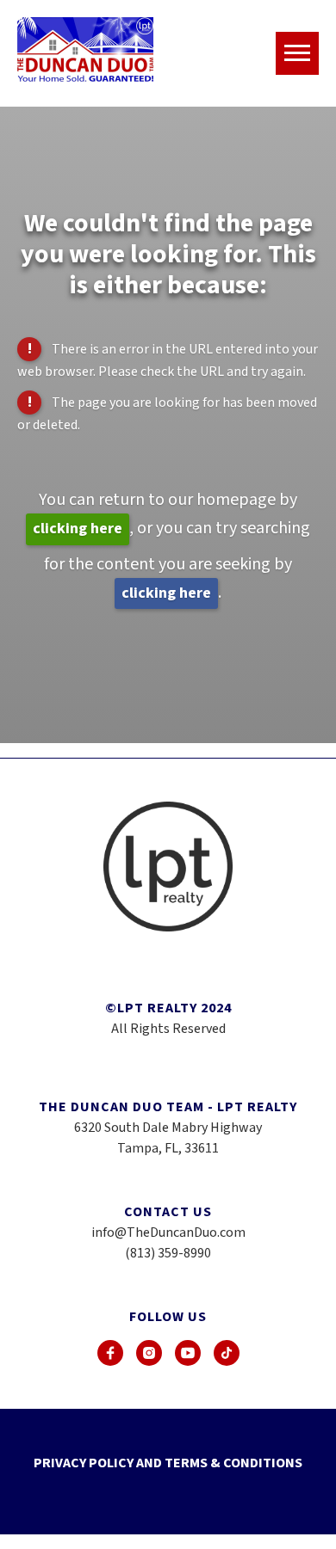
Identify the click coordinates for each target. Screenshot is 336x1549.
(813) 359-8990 (168, 1253)
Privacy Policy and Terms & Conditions (168, 1463)
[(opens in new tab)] (110, 1353)
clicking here (77, 528)
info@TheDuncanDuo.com (168, 1232)
